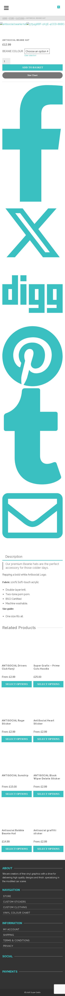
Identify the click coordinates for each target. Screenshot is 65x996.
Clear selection (30, 55)
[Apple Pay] (33, 979)
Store (7, 896)
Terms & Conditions (16, 940)
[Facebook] (6, 964)
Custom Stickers (14, 902)
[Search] (11, 8)
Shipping (8, 935)
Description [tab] (13, 556)
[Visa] (6, 979)
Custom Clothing (15, 907)
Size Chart (32, 75)
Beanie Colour (12, 51)
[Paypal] (24, 979)
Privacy (8, 946)
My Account (11, 929)
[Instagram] (15, 964)
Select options (17, 684)
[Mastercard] (15, 979)
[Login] (55, 8)
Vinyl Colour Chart (16, 913)
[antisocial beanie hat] (13, 24)
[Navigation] (6, 8)
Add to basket (32, 67)
